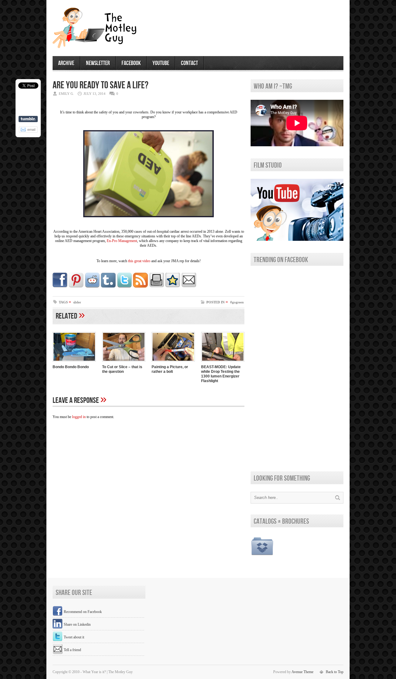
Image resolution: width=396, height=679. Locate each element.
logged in (79, 417)
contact (189, 63)
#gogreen (237, 302)
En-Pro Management (122, 241)
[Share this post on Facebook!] (60, 286)
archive (66, 63)
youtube (161, 63)
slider (77, 302)
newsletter (98, 63)
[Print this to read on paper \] (156, 286)
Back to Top (334, 672)
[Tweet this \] (124, 286)
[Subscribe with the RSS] (140, 286)
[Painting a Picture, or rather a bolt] (173, 362)
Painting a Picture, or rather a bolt (170, 369)
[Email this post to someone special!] (188, 286)
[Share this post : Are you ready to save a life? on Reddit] (92, 286)
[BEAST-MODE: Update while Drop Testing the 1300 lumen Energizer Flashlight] (222, 362)
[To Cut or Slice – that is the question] (123, 362)
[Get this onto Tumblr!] (108, 286)
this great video (139, 261)
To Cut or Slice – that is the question (122, 369)
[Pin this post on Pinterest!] (76, 286)
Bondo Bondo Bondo (71, 367)
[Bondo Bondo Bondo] (74, 362)
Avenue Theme (302, 672)
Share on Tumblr (28, 119)
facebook (131, 63)
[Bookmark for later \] (172, 286)
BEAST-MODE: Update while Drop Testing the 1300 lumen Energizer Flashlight (221, 374)
